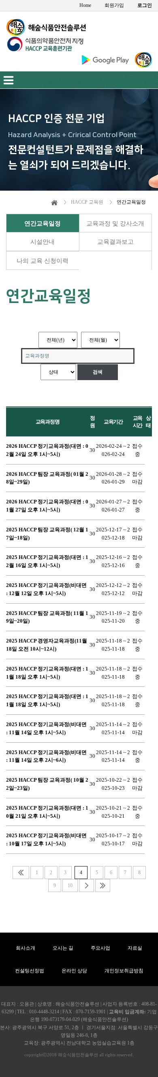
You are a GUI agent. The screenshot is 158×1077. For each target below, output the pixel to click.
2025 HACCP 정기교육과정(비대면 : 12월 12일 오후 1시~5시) (46, 589)
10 (70, 885)
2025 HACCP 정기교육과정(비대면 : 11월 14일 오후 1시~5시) (46, 728)
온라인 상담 (74, 971)
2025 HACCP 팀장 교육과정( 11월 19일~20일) (47, 617)
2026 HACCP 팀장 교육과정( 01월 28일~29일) (47, 478)
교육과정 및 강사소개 (115, 223)
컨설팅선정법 (29, 971)
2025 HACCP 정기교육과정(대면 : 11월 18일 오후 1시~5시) (47, 673)
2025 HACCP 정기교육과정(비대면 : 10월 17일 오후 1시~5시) (46, 839)
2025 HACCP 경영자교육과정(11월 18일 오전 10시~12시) (46, 645)
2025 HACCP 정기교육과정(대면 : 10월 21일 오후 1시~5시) (47, 812)
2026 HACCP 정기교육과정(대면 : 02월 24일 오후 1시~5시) (47, 450)
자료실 (135, 948)
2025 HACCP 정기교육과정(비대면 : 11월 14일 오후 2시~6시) (46, 756)
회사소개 (25, 948)
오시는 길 (63, 948)
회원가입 (114, 5)
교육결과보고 (115, 242)
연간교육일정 (42, 223)
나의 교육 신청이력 (42, 261)
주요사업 (100, 948)
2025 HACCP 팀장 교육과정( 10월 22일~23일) (47, 784)
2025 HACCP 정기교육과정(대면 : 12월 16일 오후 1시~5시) (47, 561)
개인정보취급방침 (124, 971)
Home (85, 5)
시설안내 (42, 242)
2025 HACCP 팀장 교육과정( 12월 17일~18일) (47, 534)
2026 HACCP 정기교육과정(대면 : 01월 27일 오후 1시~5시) (47, 506)
